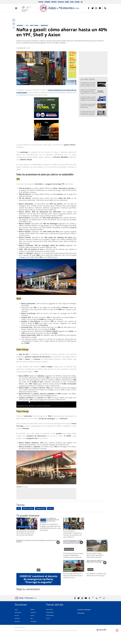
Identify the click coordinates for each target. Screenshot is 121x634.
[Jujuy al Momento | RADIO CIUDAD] (104, 598)
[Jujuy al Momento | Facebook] (89, 8)
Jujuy (16, 609)
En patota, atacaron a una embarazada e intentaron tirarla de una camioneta (87, 112)
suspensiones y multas (23, 527)
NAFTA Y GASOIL (28, 508)
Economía (47, 2)
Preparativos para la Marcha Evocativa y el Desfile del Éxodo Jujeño (88, 105)
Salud (72, 2)
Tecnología (33, 621)
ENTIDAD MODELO (68, 569)
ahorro (50, 508)
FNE (82, 2)
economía (43, 520)
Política (40, 2)
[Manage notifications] (117, 630)
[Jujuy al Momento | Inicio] (104, 604)
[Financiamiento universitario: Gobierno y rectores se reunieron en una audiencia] (73, 529)
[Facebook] (13, 20)
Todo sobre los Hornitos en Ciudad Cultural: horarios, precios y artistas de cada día (88, 85)
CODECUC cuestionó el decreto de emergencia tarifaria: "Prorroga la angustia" (38, 579)
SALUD (48, 618)
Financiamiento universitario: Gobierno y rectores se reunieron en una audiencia (72, 534)
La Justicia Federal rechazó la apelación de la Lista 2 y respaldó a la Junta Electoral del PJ (88, 99)
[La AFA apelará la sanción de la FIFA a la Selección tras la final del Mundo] (26, 529)
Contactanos (81, 613)
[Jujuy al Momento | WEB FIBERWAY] (97, 598)
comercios (90, 569)
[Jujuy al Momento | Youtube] (100, 8)
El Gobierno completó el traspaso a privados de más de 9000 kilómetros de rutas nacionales (50, 527)
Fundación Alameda (69, 549)
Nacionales (18, 612)
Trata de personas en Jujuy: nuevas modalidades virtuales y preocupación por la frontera (73, 556)
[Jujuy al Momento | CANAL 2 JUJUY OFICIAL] (89, 598)
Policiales (61, 2)
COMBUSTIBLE (40, 508)
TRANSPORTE (49, 612)
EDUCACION (49, 609)
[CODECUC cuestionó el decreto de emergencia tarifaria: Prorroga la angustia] (38, 556)
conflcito (66, 527)
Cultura (77, 2)
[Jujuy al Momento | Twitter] (93, 8)
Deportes (54, 2)
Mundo (67, 2)
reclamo (90, 549)
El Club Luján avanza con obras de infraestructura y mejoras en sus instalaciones (73, 576)
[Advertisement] (46, 494)
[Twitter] (13, 23)
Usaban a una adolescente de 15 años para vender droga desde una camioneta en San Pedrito (88, 92)
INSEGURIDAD (50, 615)
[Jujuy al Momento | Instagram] (96, 8)
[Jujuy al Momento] (25, 599)
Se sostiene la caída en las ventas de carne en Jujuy (96, 574)
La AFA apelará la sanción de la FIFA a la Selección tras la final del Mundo (25, 533)
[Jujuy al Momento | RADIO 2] (100, 598)
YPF (19, 508)
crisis (38, 570)
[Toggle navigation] (16, 8)
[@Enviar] (13, 27)
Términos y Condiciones (20, 627)
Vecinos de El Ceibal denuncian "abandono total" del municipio (95, 555)
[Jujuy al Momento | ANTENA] (93, 598)
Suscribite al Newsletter (84, 609)
